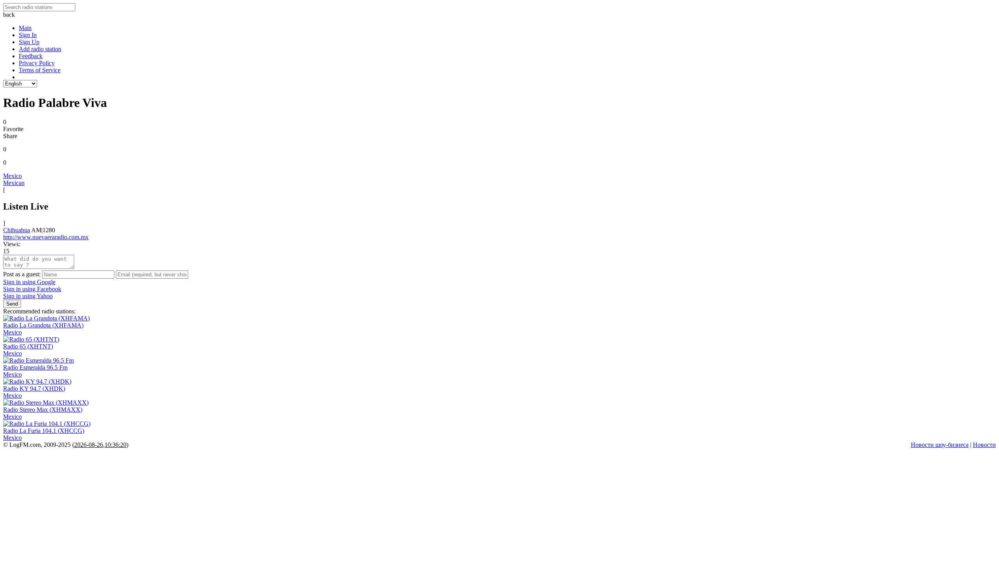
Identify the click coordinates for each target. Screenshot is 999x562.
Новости (984, 444)
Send (12, 304)
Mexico (12, 176)
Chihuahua (16, 230)
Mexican (14, 183)
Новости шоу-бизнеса (940, 444)
